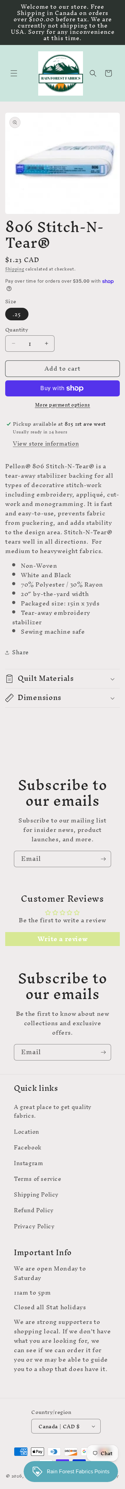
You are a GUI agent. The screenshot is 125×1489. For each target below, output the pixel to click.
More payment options (62, 405)
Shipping (14, 269)
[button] (14, 73)
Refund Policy (34, 1210)
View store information (46, 443)
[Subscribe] (103, 859)
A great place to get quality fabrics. (53, 1111)
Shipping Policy (36, 1194)
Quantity (16, 329)
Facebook (28, 1147)
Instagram (28, 1163)
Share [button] (20, 652)
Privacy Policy (34, 1226)
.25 (16, 314)
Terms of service (37, 1178)
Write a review (63, 939)
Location (26, 1131)
